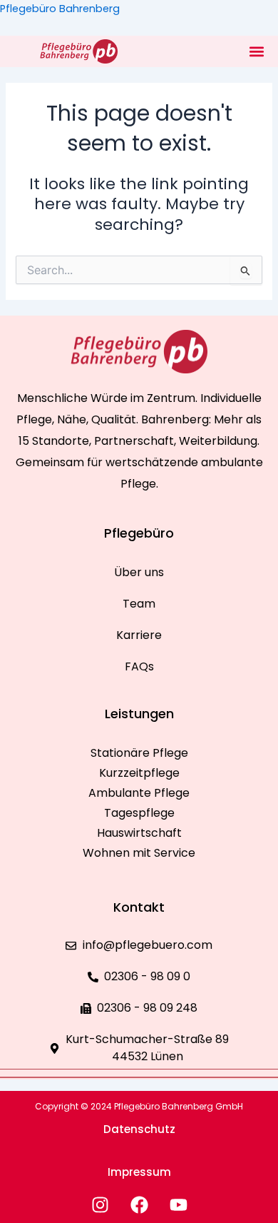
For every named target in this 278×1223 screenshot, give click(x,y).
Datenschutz (139, 1129)
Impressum (139, 1171)
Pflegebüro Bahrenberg (60, 8)
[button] (256, 51)
